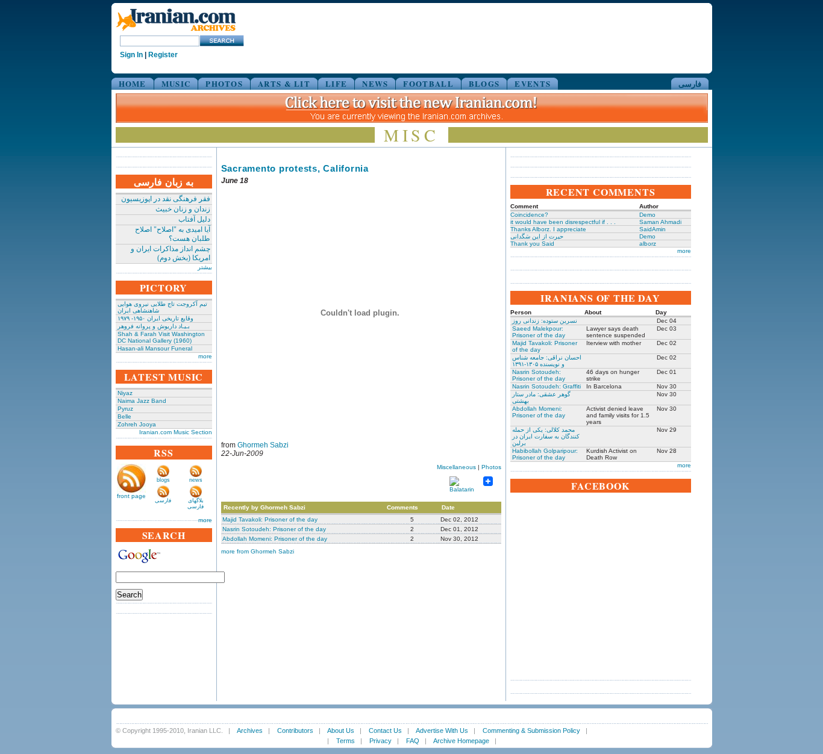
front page (131, 496)
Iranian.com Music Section (175, 432)
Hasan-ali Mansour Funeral (154, 348)
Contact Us (385, 730)
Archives (250, 730)
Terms (345, 740)
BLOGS (484, 83)
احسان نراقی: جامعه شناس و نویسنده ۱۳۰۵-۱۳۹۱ (546, 360)
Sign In (131, 55)
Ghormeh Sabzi (263, 445)
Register (163, 55)
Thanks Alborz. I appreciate (548, 229)
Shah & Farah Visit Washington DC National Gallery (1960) (161, 337)
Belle (124, 416)
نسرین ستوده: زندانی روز (544, 320)
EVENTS (533, 83)
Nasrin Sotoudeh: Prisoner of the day (274, 529)
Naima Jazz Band (141, 400)
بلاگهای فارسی (195, 503)
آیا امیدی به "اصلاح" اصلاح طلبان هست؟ (172, 234)
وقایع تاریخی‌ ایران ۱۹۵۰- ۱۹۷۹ (155, 318)
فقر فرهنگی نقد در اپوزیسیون (165, 199)
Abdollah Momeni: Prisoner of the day (274, 538)
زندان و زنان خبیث (182, 209)
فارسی (689, 83)
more (205, 356)
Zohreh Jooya (136, 424)
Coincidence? (529, 214)
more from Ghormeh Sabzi (257, 551)
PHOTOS (224, 83)
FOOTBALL (428, 83)
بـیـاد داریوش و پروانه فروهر (153, 326)
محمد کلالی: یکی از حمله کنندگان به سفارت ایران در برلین (546, 436)
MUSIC (176, 83)
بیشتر (205, 267)
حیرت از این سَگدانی (536, 236)
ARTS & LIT (284, 83)
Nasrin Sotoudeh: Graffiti (546, 386)
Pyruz (125, 408)
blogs (163, 480)
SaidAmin (652, 229)
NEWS (375, 83)
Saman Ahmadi (660, 222)
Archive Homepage (461, 740)
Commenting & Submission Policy (531, 730)
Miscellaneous (456, 467)
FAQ (412, 740)
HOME (132, 83)
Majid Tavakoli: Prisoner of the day (270, 519)
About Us (340, 730)
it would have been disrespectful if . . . (563, 222)
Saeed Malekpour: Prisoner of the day (538, 331)
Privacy (380, 740)
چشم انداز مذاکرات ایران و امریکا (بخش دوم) (170, 253)
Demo (647, 214)
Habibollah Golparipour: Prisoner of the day (545, 454)
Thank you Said (532, 243)
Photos (491, 467)
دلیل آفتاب (194, 219)
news (195, 480)
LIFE (336, 83)
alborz (647, 243)
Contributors (295, 730)
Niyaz (125, 393)
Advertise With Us (442, 730)
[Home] (176, 31)
